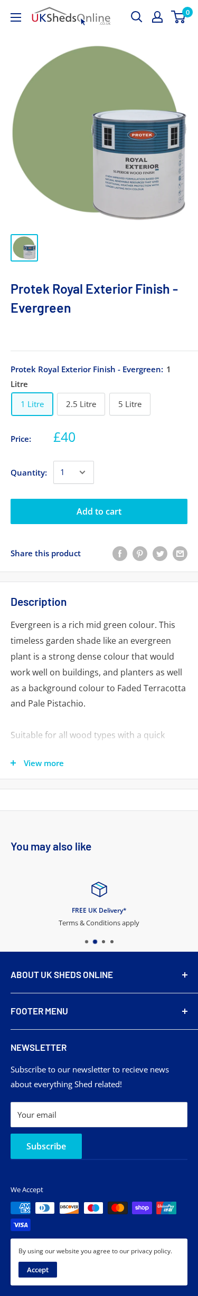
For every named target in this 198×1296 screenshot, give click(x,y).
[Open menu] (16, 17)
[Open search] (137, 17)
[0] (178, 17)
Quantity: (29, 472)
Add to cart (99, 511)
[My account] (157, 17)
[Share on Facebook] (119, 553)
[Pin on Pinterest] (140, 553)
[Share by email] (180, 553)
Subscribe (46, 1146)
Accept (38, 1269)
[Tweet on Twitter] (160, 553)
